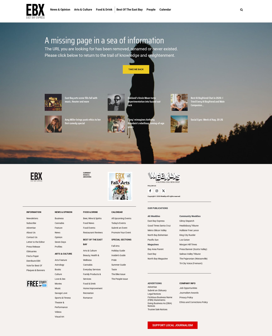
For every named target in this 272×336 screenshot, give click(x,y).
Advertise (31, 228)
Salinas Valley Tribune (190, 254)
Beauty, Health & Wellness (91, 257)
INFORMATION (33, 212)
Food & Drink (89, 283)
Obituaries (31, 251)
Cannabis (59, 223)
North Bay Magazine (158, 258)
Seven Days (60, 242)
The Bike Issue (118, 274)
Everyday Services (92, 269)
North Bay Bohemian (158, 235)
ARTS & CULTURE (63, 254)
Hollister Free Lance (189, 230)
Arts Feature (61, 260)
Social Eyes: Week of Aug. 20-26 (207, 119)
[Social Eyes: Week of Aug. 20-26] (179, 124)
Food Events (89, 228)
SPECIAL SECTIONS (121, 239)
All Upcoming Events (121, 218)
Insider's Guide (118, 255)
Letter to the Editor (35, 242)
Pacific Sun (153, 240)
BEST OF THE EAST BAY (93, 242)
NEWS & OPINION (63, 212)
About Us (30, 232)
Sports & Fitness (63, 298)
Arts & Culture (90, 250)
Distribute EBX (33, 261)
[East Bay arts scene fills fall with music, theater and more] (53, 102)
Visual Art (59, 316)
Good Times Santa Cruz (159, 225)
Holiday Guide (118, 250)
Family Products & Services (92, 276)
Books (58, 269)
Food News (88, 223)
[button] (241, 9)
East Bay (152, 254)
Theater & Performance (61, 304)
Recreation (88, 293)
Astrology (59, 265)
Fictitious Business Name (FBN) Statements (160, 298)
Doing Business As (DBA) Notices (160, 304)
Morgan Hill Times (188, 244)
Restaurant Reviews (93, 232)
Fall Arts (115, 246)
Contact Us (31, 237)
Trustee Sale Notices (157, 309)
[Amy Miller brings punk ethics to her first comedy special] (53, 124)
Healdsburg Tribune (188, 225)
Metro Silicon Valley (157, 230)
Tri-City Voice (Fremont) (190, 263)
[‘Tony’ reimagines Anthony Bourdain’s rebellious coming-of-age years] (116, 124)
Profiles (58, 246)
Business (59, 218)
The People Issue (119, 279)
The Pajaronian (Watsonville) (193, 258)
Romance (87, 298)
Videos (58, 312)
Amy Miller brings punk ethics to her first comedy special (83, 121)
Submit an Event (119, 228)
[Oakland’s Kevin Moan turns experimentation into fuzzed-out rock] (116, 102)
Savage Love (61, 293)
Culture (58, 274)
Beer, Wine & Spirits (92, 218)
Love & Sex (60, 279)
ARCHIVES (87, 175)
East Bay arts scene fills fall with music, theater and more (81, 100)
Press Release (33, 246)
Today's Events (118, 223)
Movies (58, 283)
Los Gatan (184, 240)
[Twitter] (163, 191)
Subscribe (31, 223)
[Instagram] (156, 191)
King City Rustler (187, 235)
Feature (58, 228)
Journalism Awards (188, 293)
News (57, 232)
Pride (113, 260)
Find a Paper (32, 256)
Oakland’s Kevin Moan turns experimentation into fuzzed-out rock (144, 102)
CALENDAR (117, 212)
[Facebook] (150, 191)
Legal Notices (154, 294)
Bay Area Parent (156, 249)
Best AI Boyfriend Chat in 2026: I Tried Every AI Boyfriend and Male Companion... (208, 102)
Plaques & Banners (35, 270)
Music (58, 288)
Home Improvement (92, 288)
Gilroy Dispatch (186, 221)
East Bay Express (156, 221)
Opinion (58, 237)
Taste (114, 269)
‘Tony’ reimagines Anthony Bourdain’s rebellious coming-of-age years (146, 123)
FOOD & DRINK (90, 212)
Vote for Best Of (34, 265)
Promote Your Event (121, 232)
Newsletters (32, 218)
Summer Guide (118, 265)
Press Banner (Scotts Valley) (193, 249)
